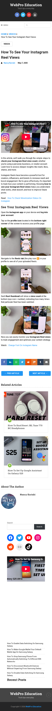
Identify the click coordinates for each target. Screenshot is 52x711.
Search (10, 523)
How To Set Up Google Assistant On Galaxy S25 (25, 472)
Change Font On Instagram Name (22, 345)
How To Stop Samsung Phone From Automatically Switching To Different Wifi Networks (24, 659)
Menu (5, 25)
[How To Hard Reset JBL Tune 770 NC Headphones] (26, 405)
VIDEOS (7, 44)
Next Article (39, 373)
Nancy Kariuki (9, 63)
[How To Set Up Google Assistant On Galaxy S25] (26, 450)
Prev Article (13, 373)
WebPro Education (26, 5)
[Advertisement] (26, 94)
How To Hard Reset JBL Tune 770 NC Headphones (25, 427)
